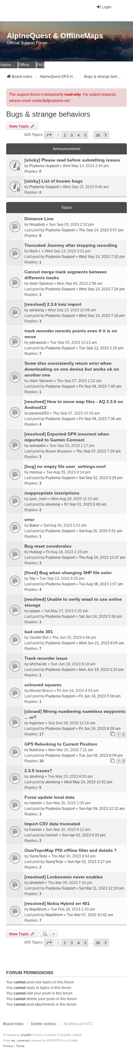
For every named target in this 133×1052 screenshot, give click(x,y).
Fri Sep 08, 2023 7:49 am (100, 386)
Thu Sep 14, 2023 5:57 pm (101, 230)
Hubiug (35, 552)
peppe (34, 611)
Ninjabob (37, 224)
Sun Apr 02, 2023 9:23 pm (83, 835)
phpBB (26, 1035)
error (29, 519)
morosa (35, 472)
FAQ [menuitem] (40, 65)
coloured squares (43, 684)
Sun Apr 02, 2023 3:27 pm (89, 862)
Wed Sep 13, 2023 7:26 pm (102, 289)
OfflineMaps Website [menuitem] (27, 65)
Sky (32, 578)
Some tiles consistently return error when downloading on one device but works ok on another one (71, 369)
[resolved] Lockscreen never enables (63, 876)
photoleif (36, 883)
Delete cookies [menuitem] (43, 1024)
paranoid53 (39, 413)
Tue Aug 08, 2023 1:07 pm (101, 584)
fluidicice (36, 750)
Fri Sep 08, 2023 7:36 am (100, 419)
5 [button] (85, 135)
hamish (35, 803)
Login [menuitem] (106, 7)
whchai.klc (38, 664)
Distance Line (39, 218)
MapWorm (38, 909)
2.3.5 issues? (38, 770)
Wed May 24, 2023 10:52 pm (88, 782)
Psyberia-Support (44, 166)
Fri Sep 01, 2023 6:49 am (85, 504)
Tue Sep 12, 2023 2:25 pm (101, 348)
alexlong (36, 310)
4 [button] (78, 135)
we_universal (20, 1040)
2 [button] (65, 135)
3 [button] (72, 135)
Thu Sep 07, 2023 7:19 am (98, 451)
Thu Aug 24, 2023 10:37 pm (102, 557)
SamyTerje (38, 856)
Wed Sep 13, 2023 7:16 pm (102, 315)
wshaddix (37, 446)
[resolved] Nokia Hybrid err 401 (57, 903)
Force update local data (49, 797)
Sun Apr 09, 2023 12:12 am (102, 808)
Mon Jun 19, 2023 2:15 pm (101, 669)
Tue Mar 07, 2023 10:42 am (90, 915)
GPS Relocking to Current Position (60, 744)
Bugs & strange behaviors (48, 114)
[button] (49, 135)
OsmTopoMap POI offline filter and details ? (70, 850)
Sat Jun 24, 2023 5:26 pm (100, 616)
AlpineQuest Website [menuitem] (9, 65)
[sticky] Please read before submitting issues (72, 160)
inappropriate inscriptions (51, 492)
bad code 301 (38, 631)
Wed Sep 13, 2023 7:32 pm (102, 257)
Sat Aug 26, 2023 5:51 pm (100, 531)
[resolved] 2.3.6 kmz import (52, 304)
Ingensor (36, 723)
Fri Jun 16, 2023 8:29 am (100, 728)
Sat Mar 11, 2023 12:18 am (101, 888)
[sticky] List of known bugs (53, 181)
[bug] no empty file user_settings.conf (65, 466)
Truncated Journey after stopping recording (70, 245)
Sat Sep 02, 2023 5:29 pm (100, 478)
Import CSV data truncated (52, 823)
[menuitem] (8, 1046)
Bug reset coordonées (47, 546)
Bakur (34, 525)
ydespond (37, 342)
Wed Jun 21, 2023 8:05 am (101, 643)
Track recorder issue (45, 658)
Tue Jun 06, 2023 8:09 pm (101, 755)
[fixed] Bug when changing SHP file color (68, 572)
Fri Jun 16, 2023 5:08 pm (100, 696)
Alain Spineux (41, 283)
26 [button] (98, 135)
